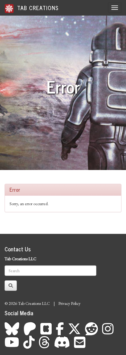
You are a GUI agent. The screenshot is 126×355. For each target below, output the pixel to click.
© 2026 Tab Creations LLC (27, 303)
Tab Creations (37, 7)
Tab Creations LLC (20, 258)
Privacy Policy (69, 303)
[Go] (11, 285)
